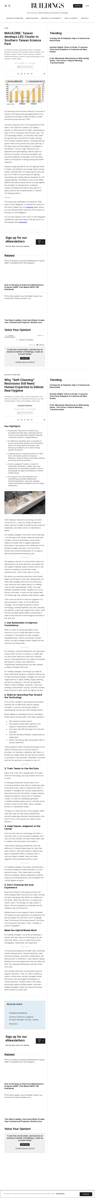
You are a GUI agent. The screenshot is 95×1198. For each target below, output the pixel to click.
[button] (5, 5)
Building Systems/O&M (14, 18)
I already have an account (25, 362)
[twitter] (25, 74)
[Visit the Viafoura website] (40, 345)
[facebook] (18, 74)
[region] (24, 340)
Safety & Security (71, 18)
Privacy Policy (60, 1193)
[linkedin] (21, 74)
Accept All (86, 1194)
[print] (44, 74)
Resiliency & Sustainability (51, 18)
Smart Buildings (32, 18)
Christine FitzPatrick (24, 405)
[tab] (9, 335)
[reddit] (28, 74)
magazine (29, 207)
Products (85, 18)
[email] (31, 74)
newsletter (23, 222)
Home (6, 28)
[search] (9, 5)
